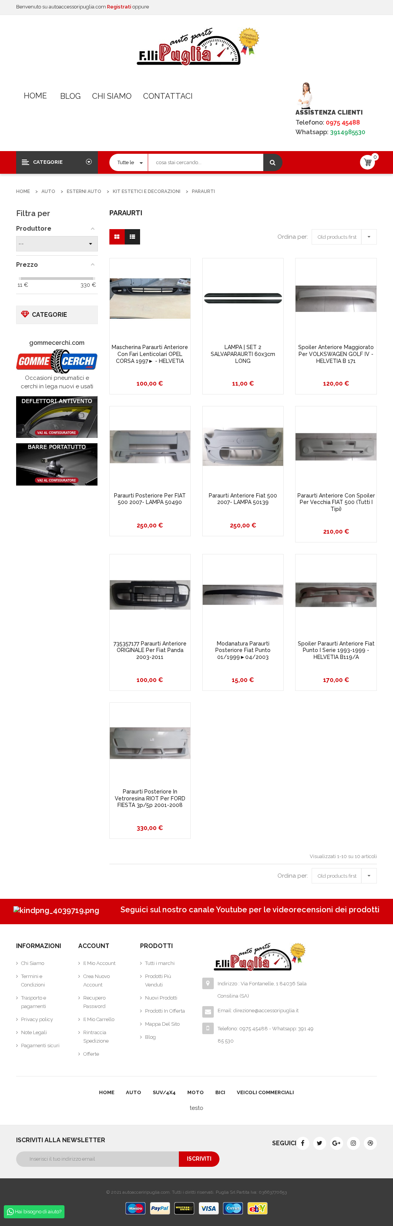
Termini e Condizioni (33, 980)
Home (35, 95)
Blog (70, 96)
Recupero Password (94, 1002)
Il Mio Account (99, 963)
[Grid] (116, 237)
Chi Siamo (112, 96)
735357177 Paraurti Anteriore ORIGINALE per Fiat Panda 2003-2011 (150, 650)
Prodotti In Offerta (165, 1011)
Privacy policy (37, 1019)
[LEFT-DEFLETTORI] (57, 417)
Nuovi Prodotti (161, 998)
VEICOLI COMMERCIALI (265, 1092)
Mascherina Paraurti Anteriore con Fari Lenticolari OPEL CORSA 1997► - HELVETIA (150, 354)
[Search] (272, 162)
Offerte (91, 1054)
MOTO (195, 1092)
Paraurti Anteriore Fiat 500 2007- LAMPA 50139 (243, 499)
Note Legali (34, 1032)
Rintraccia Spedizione (96, 1037)
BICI (220, 1092)
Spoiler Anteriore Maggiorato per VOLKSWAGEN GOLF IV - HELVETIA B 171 (336, 354)
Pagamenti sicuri (40, 1045)
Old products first (346, 235)
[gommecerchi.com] (57, 361)
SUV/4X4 (164, 1092)
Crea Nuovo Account (96, 980)
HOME (106, 1092)
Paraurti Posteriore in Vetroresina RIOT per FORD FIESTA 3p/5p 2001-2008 (150, 798)
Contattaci (168, 96)
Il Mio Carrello (98, 1019)
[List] (132, 237)
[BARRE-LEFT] (57, 464)
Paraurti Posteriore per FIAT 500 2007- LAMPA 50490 (150, 499)
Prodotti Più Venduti (158, 980)
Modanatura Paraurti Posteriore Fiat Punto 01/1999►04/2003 (243, 650)
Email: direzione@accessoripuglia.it (258, 1010)
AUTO (133, 1092)
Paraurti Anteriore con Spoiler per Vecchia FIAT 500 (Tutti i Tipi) (336, 502)
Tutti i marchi (160, 963)
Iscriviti (199, 1159)
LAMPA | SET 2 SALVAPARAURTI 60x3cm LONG (243, 354)
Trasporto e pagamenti (33, 1002)
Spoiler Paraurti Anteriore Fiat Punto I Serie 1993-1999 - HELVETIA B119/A (336, 650)
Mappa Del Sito (162, 1024)
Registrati (119, 7)
